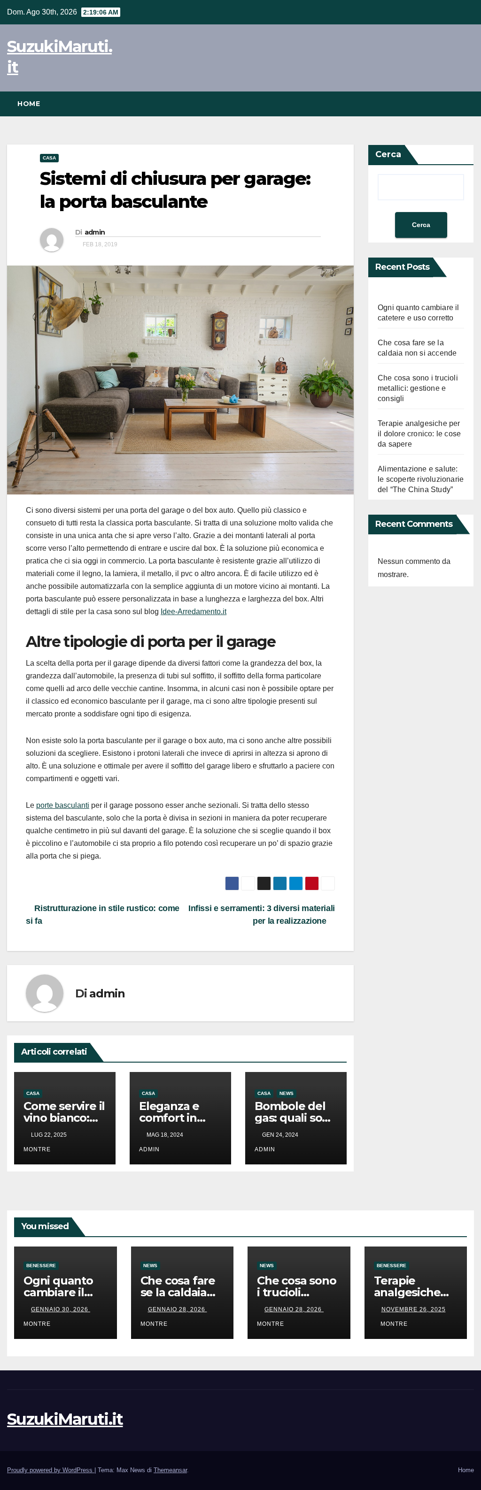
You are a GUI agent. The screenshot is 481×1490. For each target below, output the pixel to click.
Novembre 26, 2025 (413, 1309)
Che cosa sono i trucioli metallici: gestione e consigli (418, 388)
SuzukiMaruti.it (65, 1419)
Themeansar (170, 1470)
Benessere (41, 1265)
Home (28, 103)
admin (95, 232)
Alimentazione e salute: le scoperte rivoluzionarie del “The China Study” (421, 479)
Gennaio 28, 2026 (177, 1309)
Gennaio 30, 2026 (60, 1309)
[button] (467, 103)
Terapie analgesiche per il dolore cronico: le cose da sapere (419, 433)
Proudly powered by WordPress (50, 1470)
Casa (49, 157)
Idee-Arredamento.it (193, 612)
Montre (394, 1324)
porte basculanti (62, 805)
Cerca (388, 154)
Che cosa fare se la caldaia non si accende (181, 1292)
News (286, 1093)
